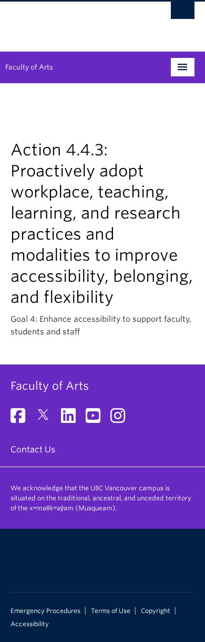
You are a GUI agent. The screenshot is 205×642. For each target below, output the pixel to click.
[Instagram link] (121, 419)
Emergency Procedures (45, 611)
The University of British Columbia (75, 22)
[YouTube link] (97, 419)
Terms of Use (110, 611)
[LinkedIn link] (72, 419)
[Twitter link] (47, 419)
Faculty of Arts (29, 67)
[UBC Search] (182, 13)
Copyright (155, 611)
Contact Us (33, 450)
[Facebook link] (22, 419)
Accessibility (30, 624)
